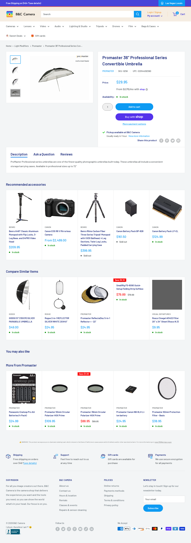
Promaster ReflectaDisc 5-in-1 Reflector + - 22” (95, 320)
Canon (48, 227)
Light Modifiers (21, 46)
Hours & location (68, 495)
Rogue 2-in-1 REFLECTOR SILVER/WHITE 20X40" (57, 320)
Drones (116, 26)
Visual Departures (161, 314)
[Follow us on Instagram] (69, 529)
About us (64, 485)
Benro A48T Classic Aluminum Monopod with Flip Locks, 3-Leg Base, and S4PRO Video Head (23, 236)
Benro (12, 227)
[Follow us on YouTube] (80, 529)
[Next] (185, 225)
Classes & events (68, 505)
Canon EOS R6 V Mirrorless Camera (58, 233)
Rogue (48, 314)
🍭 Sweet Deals (14, 35)
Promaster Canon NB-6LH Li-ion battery (130, 414)
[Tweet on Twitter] (173, 140)
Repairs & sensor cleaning (73, 509)
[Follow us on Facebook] (58, 529)
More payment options (134, 123)
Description (19, 154)
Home (8, 46)
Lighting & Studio (78, 26)
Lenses (27, 26)
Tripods (100, 26)
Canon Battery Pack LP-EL (165, 231)
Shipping (108, 495)
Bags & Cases (148, 26)
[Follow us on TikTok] (86, 529)
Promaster (37, 46)
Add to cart (134, 106)
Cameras (10, 26)
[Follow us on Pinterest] (75, 529)
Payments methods (114, 490)
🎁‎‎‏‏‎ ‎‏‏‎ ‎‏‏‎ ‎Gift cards (38, 35)
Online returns (111, 485)
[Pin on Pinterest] (167, 140)
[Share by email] (178, 140)
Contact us (65, 490)
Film (130, 26)
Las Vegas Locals (173, 3)
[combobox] (87, 14)
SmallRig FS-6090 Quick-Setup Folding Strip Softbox (129, 287)
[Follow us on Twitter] (63, 529)
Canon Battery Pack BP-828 (129, 231)
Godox (12, 314)
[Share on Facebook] (161, 140)
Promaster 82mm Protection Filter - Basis (166, 414)
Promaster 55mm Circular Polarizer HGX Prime (57, 414)
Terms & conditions (114, 500)
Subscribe (153, 508)
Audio (58, 26)
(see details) (30, 463)
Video (43, 26)
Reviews (66, 154)
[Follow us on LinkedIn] (92, 529)
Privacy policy (111, 505)
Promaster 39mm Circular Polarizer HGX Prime (93, 414)
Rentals (63, 500)
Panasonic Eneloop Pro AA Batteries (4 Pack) (22, 414)
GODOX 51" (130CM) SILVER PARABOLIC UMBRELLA (22, 320)
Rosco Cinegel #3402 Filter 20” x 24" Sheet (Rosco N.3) (165, 320)
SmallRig (120, 281)
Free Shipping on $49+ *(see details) (23, 3)
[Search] (137, 14)
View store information (139, 136)
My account (153, 15)
